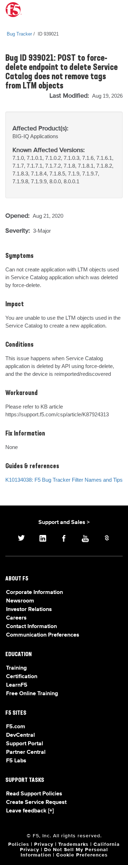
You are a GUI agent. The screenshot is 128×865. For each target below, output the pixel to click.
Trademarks (73, 844)
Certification (21, 677)
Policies (18, 844)
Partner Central (26, 752)
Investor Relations (29, 609)
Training (16, 668)
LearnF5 (16, 685)
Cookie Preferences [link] (82, 855)
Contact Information (31, 626)
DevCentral (20, 735)
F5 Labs (16, 761)
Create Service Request (36, 802)
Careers (16, 618)
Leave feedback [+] (30, 811)
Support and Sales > (64, 522)
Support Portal (24, 744)
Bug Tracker (19, 34)
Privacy (43, 844)
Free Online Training (32, 694)
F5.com (15, 727)
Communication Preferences (42, 635)
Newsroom (20, 601)
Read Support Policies (34, 794)
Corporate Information (34, 592)
